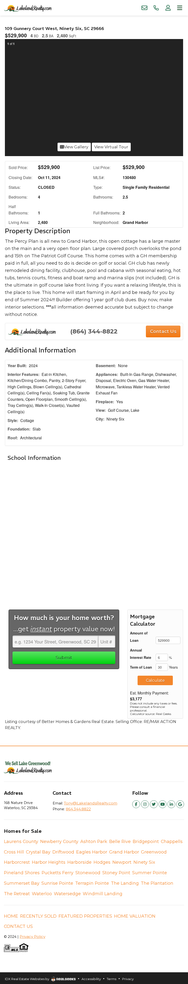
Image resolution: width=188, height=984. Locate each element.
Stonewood (87, 872)
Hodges (102, 862)
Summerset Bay (21, 883)
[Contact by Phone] (156, 8)
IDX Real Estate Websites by (27, 979)
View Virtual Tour (111, 147)
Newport (121, 862)
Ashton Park (93, 841)
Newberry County (59, 841)
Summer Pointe (149, 872)
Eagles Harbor (91, 851)
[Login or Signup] (168, 8)
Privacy (128, 979)
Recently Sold (38, 916)
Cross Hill (14, 851)
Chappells (172, 841)
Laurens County (21, 841)
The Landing (125, 883)
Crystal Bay (38, 851)
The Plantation (157, 883)
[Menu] (180, 8)
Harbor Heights (48, 862)
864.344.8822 (78, 809)
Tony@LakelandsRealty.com (90, 803)
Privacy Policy (32, 936)
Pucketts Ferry (57, 872)
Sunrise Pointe (57, 883)
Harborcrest (17, 862)
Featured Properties (85, 916)
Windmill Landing (102, 893)
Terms (111, 979)
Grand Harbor (124, 851)
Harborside (79, 862)
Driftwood (63, 851)
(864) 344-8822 (94, 331)
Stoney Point (116, 872)
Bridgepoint (146, 841)
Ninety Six (144, 862)
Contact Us (18, 926)
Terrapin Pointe (92, 883)
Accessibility (91, 979)
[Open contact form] (144, 8)
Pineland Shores (22, 872)
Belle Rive (120, 841)
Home (11, 916)
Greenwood (154, 851)
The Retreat (17, 893)
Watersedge (67, 893)
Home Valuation (134, 916)
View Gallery (76, 147)
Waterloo (42, 893)
